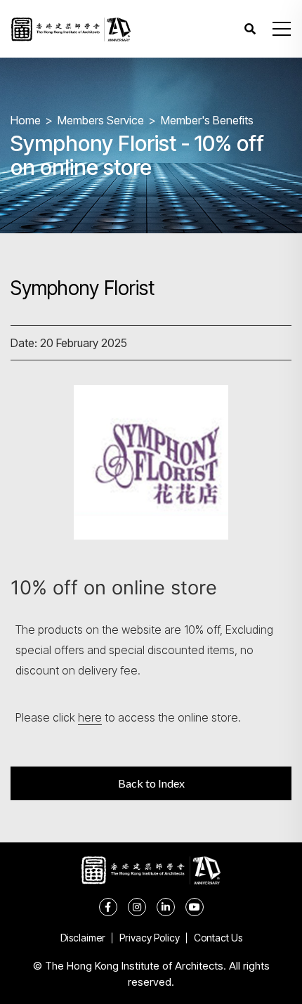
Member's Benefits (207, 120)
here (90, 717)
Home (26, 120)
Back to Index (151, 783)
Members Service (101, 120)
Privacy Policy (149, 938)
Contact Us (218, 938)
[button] (282, 29)
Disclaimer (82, 938)
